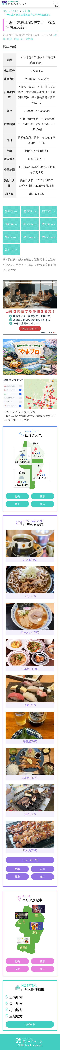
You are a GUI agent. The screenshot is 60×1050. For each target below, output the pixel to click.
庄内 (42, 504)
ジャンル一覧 (30, 860)
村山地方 (16, 1010)
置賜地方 (16, 1016)
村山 (17, 496)
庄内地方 (16, 997)
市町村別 (30, 1024)
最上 (17, 504)
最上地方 (16, 1003)
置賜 (42, 496)
